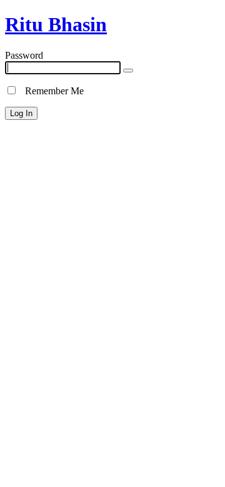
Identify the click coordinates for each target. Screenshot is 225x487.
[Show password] (128, 70)
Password (24, 55)
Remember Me (51, 91)
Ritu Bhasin (56, 24)
